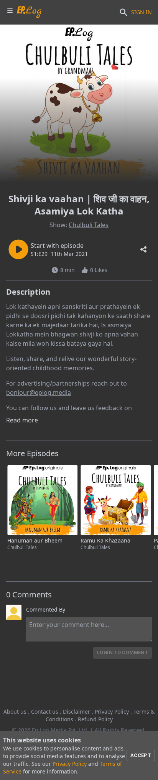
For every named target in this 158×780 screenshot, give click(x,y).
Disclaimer (76, 711)
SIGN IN (141, 12)
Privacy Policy (112, 711)
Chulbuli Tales (89, 225)
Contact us (44, 711)
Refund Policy (95, 719)
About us (14, 711)
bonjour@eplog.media (38, 392)
